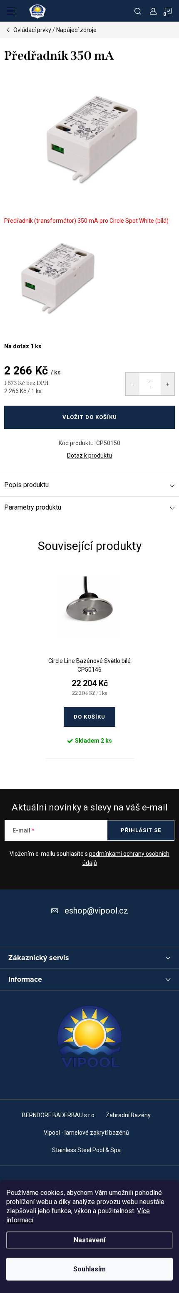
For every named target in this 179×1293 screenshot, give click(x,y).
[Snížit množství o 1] (132, 384)
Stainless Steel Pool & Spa (86, 1150)
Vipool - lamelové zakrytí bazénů (86, 1132)
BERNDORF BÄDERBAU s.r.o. (59, 1115)
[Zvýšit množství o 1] (167, 384)
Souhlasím (89, 1269)
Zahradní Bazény (128, 1115)
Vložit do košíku (89, 417)
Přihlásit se (141, 830)
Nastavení (89, 1240)
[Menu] (11, 11)
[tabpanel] (89, 662)
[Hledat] (137, 11)
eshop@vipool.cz (96, 911)
